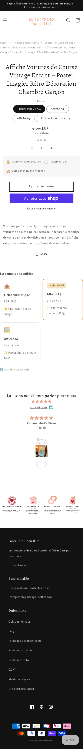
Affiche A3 (23, 118)
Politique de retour (20, 660)
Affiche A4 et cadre (52, 118)
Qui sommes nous (19, 621)
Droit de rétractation (21, 688)
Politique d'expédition (22, 650)
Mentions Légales (19, 679)
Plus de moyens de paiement (41, 208)
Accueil (4, 42)
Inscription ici (18, 565)
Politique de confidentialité (25, 640)
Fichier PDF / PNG (29, 108)
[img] (41, 401)
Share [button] (44, 254)
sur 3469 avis (38, 407)
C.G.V (12, 669)
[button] (5, 20)
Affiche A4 (57, 108)
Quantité (41, 140)
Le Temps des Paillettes (44, 741)
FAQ (11, 631)
